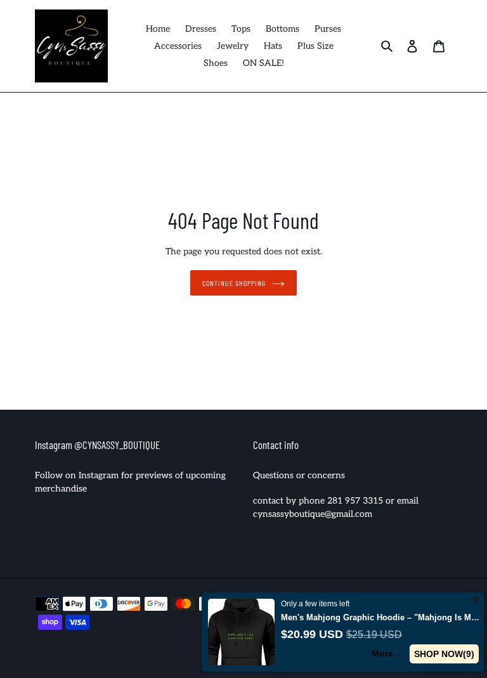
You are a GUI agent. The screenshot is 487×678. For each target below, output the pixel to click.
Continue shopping (233, 282)
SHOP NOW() (444, 654)
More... (386, 653)
